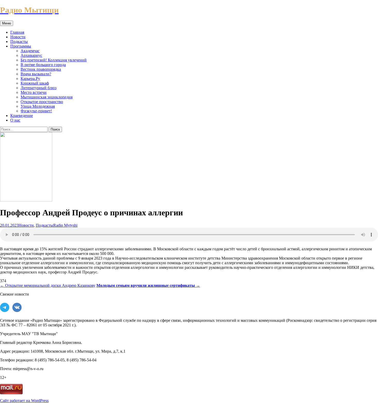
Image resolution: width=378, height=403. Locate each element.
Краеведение (21, 115)
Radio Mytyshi (65, 225)
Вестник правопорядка (41, 69)
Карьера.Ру (30, 78)
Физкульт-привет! (36, 111)
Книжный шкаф (35, 83)
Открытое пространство (42, 101)
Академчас (30, 51)
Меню (6, 23)
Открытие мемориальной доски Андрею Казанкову (47, 285)
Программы (20, 46)
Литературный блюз (38, 88)
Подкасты (19, 41)
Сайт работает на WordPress (24, 400)
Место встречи (34, 92)
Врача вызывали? (36, 74)
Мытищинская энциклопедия (47, 97)
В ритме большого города (43, 64)
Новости (17, 37)
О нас (15, 120)
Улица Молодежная (38, 106)
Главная (17, 32)
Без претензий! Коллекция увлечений (54, 60)
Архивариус (31, 55)
